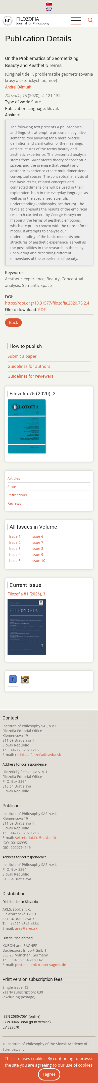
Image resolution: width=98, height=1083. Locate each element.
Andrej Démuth (18, 87)
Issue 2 (15, 542)
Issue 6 (37, 536)
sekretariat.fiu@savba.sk (35, 837)
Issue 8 (37, 548)
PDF (42, 309)
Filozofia (27, 19)
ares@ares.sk (26, 928)
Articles (14, 478)
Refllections (17, 495)
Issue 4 (15, 554)
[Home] (8, 21)
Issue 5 (15, 560)
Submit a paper (22, 356)
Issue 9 (37, 554)
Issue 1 (15, 536)
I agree (49, 1074)
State (12, 486)
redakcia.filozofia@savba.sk (38, 754)
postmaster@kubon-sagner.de (40, 964)
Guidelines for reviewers (31, 376)
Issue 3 (15, 548)
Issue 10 (38, 560)
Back (13, 322)
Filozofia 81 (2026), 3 (26, 594)
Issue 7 (37, 542)
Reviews (14, 503)
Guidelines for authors (29, 366)
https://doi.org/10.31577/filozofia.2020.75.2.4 (47, 303)
